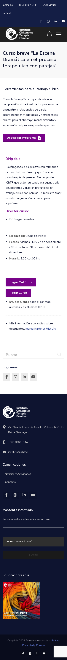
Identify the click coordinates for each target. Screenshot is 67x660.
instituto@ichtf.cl (18, 452)
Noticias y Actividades (18, 474)
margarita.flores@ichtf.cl (40, 329)
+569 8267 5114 (28, 5)
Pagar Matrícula (21, 282)
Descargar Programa (21, 138)
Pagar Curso (18, 293)
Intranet (7, 13)
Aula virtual (49, 5)
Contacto (8, 5)
